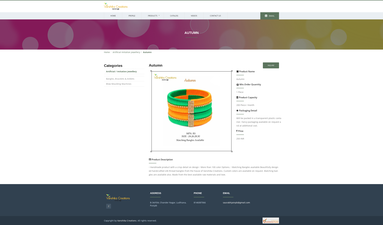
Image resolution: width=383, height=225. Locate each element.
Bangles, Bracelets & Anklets (120, 78)
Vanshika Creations (126, 220)
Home (113, 15)
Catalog (174, 15)
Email (271, 15)
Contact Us (215, 15)
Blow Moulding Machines (118, 83)
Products (152, 15)
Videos (194, 15)
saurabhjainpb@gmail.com (236, 202)
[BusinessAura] (271, 220)
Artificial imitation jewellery (126, 52)
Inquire (271, 65)
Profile (132, 15)
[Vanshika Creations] (115, 6)
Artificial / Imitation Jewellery (121, 71)
